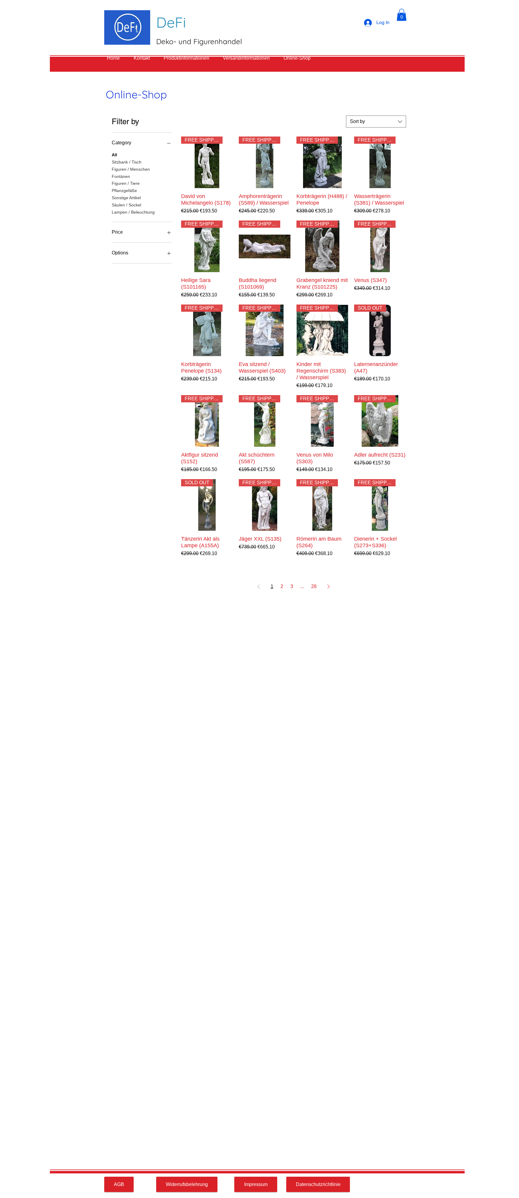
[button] (401, 15)
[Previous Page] (258, 587)
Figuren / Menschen (131, 169)
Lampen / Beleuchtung (133, 212)
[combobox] (376, 122)
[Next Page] (328, 587)
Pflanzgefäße (124, 190)
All (114, 154)
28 (314, 586)
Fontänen (121, 176)
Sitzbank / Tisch (126, 162)
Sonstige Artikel (126, 197)
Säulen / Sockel (126, 205)
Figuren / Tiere (126, 183)
